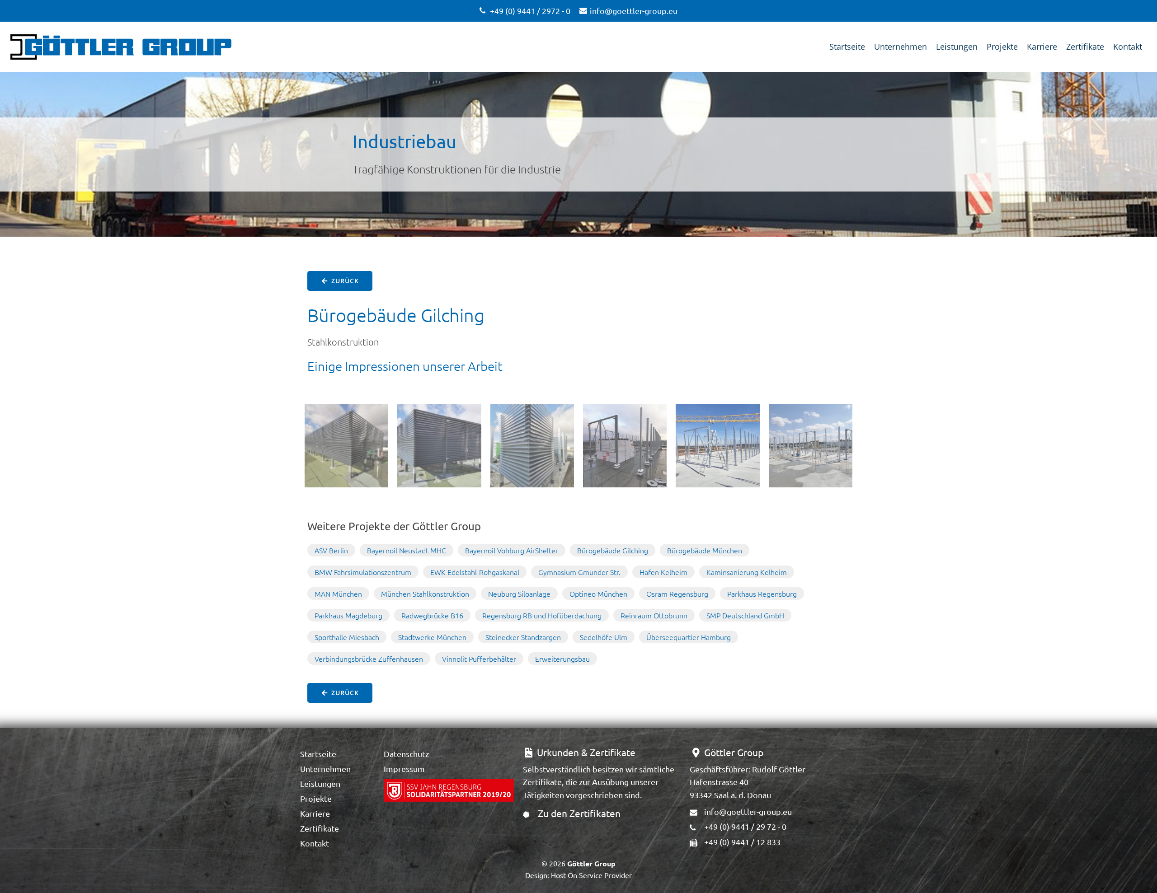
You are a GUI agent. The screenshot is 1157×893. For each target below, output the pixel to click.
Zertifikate (1085, 46)
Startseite (847, 46)
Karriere (1042, 46)
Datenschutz (406, 753)
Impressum (404, 768)
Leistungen (957, 46)
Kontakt (1127, 46)
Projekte (1002, 46)
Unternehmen (900, 46)
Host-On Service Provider (591, 874)
